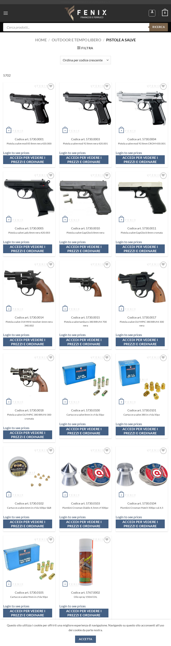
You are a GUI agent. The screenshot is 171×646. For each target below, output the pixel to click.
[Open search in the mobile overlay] (85, 27)
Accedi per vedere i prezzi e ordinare (28, 160)
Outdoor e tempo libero (76, 40)
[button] (5, 13)
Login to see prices (16, 153)
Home (41, 40)
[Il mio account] (152, 13)
